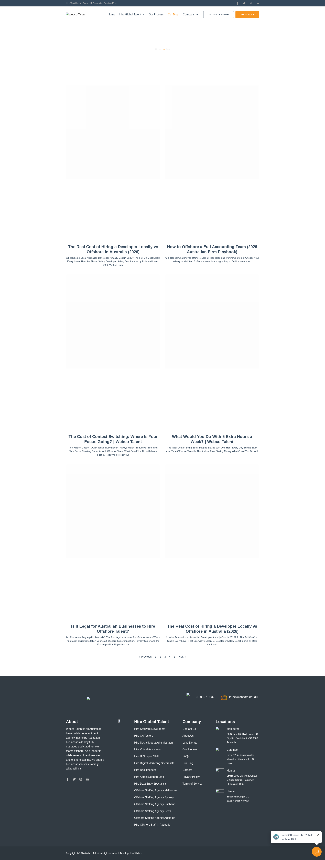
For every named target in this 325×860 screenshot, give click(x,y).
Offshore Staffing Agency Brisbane (154, 804)
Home (111, 14)
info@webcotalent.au (243, 697)
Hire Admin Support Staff (149, 776)
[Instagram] (251, 3)
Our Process (156, 14)
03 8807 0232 (205, 697)
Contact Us (189, 728)
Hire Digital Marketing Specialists (154, 763)
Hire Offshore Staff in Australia (152, 824)
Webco (138, 853)
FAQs (185, 756)
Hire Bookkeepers (145, 769)
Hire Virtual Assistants (147, 749)
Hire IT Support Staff (146, 756)
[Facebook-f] (237, 3)
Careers (187, 769)
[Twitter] (244, 3)
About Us (188, 735)
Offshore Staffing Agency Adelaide (154, 817)
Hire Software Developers (149, 728)
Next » (182, 656)
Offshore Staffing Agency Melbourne (155, 790)
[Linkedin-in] (257, 3)
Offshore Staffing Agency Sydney (154, 797)
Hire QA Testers (143, 735)
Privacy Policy (191, 776)
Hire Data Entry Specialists (150, 783)
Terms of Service (192, 783)
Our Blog (173, 14)
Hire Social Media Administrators (154, 742)
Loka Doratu (189, 742)
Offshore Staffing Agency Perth (152, 811)
